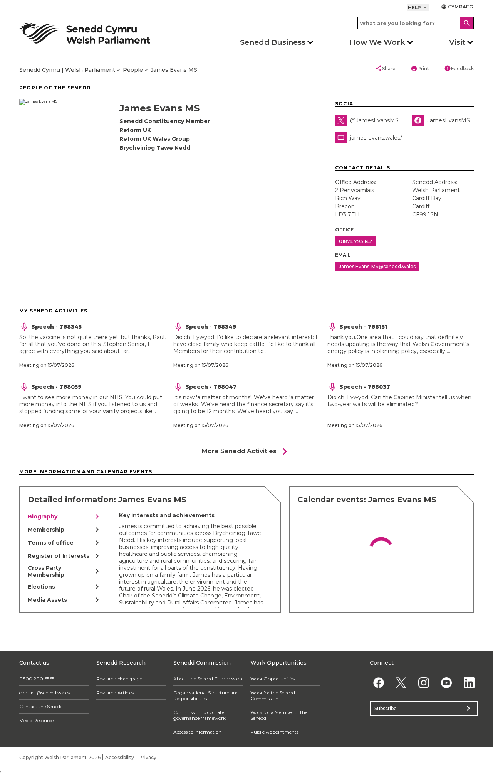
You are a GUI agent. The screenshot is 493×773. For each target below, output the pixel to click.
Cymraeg (457, 7)
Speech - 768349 (210, 326)
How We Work (377, 42)
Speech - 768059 (56, 386)
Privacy (147, 757)
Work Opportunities (272, 679)
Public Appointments (274, 732)
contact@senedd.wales (44, 692)
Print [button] (420, 68)
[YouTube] (446, 682)
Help (418, 7)
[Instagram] (424, 682)
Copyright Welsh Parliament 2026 (60, 757)
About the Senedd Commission (207, 679)
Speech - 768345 (56, 326)
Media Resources (37, 720)
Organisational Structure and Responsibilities (206, 695)
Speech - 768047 (210, 386)
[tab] (65, 516)
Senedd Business (272, 42)
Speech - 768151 (363, 326)
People (133, 69)
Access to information (197, 732)
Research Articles (115, 692)
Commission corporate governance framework (199, 715)
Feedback (459, 68)
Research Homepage (119, 679)
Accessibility (119, 757)
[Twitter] (401, 682)
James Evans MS (174, 69)
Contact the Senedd (41, 706)
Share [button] (385, 68)
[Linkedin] (469, 682)
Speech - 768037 (364, 386)
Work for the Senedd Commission (272, 695)
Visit (457, 42)
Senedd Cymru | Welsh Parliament (67, 69)
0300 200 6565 (36, 679)
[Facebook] (378, 682)
